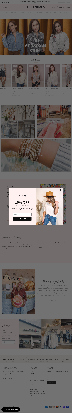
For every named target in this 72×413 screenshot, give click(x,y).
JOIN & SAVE (22, 219)
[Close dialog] (61, 190)
